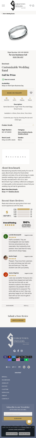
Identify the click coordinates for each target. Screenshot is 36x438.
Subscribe (18, 418)
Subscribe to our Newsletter (18, 407)
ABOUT (4, 395)
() (31, 209)
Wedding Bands (23, 134)
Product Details (7, 125)
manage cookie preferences (16, 429)
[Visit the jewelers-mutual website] (18, 372)
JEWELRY (5, 383)
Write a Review (17, 320)
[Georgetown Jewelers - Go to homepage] (18, 340)
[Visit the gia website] (8, 367)
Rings (4, 191)
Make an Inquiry (14, 93)
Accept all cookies (24, 433)
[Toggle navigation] (3, 5)
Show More (9, 305)
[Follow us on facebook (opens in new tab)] (18, 351)
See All (26, 305)
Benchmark (5, 64)
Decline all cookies (11, 433)
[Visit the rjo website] (19, 367)
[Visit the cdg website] (24, 367)
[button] (30, 5)
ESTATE (4, 386)
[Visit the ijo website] (14, 367)
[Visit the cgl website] (28, 367)
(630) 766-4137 (18, 57)
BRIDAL (4, 377)
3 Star (15, 213)
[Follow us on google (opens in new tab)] (14, 351)
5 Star (15, 209)
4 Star (15, 211)
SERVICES (5, 392)
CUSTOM (5, 389)
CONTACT (5, 399)
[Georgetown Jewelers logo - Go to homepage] (18, 5)
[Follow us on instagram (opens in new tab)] (22, 351)
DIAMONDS (6, 380)
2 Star (15, 214)
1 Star (15, 216)
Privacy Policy (25, 427)
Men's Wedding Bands (8, 13)
